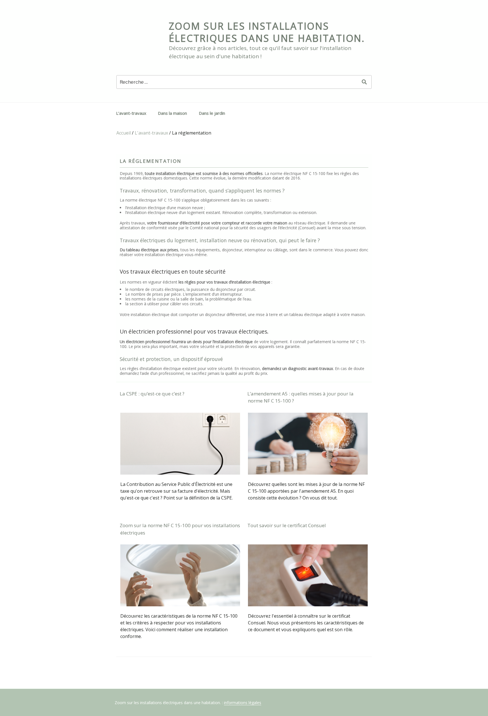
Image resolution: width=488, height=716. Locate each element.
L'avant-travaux (151, 133)
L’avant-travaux (131, 113)
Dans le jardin (212, 113)
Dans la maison (172, 113)
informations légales (242, 702)
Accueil (123, 133)
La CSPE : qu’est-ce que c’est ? (152, 393)
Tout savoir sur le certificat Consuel (286, 525)
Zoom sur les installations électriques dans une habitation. (267, 32)
